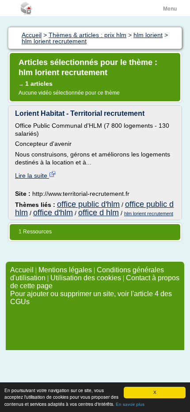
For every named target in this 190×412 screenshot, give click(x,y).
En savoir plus (130, 404)
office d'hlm (53, 212)
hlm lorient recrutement (148, 213)
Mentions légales (65, 270)
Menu (170, 9)
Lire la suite (32, 175)
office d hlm (98, 212)
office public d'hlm (88, 204)
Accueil (22, 270)
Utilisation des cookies (85, 278)
